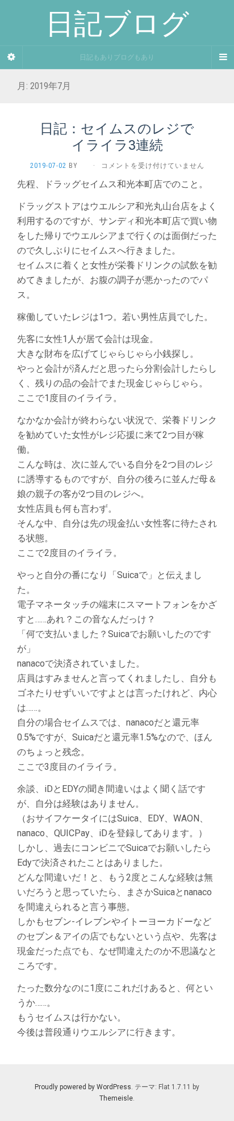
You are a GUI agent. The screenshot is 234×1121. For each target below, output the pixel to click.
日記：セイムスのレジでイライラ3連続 (117, 136)
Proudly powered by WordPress (83, 1087)
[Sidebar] (11, 57)
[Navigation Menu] (222, 57)
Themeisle (116, 1098)
